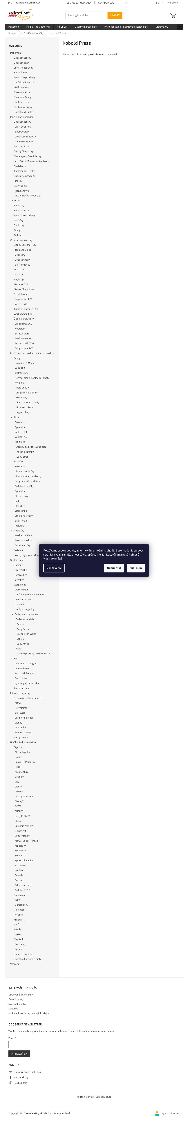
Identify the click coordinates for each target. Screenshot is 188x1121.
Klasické (18, 506)
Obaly (16, 230)
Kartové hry (19, 575)
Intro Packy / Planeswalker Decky (31, 161)
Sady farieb (21, 644)
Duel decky (19, 166)
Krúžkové (19, 442)
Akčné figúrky (21, 752)
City (16, 782)
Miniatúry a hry (22, 599)
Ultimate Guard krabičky (27, 476)
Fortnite (17, 915)
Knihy (16, 900)
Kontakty (12, 1009)
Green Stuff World (25, 634)
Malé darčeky (20, 87)
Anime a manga (22, 732)
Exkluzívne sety (22, 885)
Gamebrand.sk (102, 1097)
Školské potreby (22, 107)
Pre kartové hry (22, 535)
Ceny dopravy (105, 3)
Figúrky (17, 747)
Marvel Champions (23, 289)
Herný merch (20, 737)
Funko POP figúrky (24, 762)
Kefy (17, 649)
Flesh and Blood (21, 250)
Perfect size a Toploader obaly (31, 378)
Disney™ (18, 801)
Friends (18, 875)
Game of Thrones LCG (25, 309)
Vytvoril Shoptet (169, 1113)
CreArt (16, 934)
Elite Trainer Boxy (22, 68)
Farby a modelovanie (25, 614)
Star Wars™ (20, 865)
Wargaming (19, 585)
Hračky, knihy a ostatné (22, 742)
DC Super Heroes (23, 796)
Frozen (17, 880)
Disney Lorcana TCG (24, 245)
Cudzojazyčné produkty (26, 196)
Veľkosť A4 (20, 432)
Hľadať (113, 15)
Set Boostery (21, 132)
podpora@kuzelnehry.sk (26, 1072)
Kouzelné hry (20, 1077)
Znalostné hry (20, 688)
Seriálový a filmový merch (27, 698)
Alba (15, 417)
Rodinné (17, 565)
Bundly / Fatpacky (22, 151)
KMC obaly (20, 398)
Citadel (19, 624)
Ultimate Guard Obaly (26, 402)
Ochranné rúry (21, 545)
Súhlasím (134, 568)
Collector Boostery (24, 137)
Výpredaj (14, 964)
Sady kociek (20, 521)
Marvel (17, 703)
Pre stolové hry (22, 540)
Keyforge (18, 279)
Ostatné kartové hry (20, 240)
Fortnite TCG (20, 284)
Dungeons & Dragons (25, 663)
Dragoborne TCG (22, 299)
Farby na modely (24, 619)
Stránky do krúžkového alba (30, 447)
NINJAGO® (19, 851)
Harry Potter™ (21, 816)
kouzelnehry (19, 1083)
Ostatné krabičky (23, 486)
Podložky (18, 225)
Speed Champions (24, 860)
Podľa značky (21, 388)
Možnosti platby (16, 1004)
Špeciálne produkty (23, 77)
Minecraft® (19, 846)
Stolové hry (15, 560)
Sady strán (21, 457)
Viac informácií (51, 559)
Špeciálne (19, 427)
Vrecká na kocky (22, 516)
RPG (15, 658)
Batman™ (19, 777)
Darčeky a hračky (22, 112)
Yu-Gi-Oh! (14, 201)
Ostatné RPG (21, 668)
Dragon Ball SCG (22, 324)
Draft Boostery (22, 127)
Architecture (20, 772)
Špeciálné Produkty (23, 215)
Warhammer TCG (22, 314)
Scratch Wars (20, 294)
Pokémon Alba (20, 92)
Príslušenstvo (20, 102)
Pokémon (14, 53)
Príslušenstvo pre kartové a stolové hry (31, 353)
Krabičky (17, 220)
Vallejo (19, 639)
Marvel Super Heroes (25, 841)
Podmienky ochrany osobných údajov (27, 1013)
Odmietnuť (113, 568)
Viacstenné (20, 511)
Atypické (18, 383)
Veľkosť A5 (20, 437)
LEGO (16, 767)
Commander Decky (23, 171)
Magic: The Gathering (20, 117)
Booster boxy (21, 260)
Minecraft (18, 920)
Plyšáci (16, 949)
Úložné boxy (20, 496)
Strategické (19, 570)
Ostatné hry (20, 373)
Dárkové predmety (23, 954)
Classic (17, 787)
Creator (18, 792)
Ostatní (19, 604)
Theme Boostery (23, 142)
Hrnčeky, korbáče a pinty (26, 959)
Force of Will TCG (23, 343)
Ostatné (17, 235)
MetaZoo (18, 269)
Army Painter (22, 629)
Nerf (15, 924)
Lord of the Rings (23, 718)
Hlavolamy (18, 944)
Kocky (16, 501)
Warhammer (20, 590)
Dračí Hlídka (20, 678)
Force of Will (19, 304)
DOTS (17, 806)
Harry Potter (20, 708)
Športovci (18, 895)
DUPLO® (18, 811)
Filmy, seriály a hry (19, 693)
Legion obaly (21, 412)
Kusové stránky (23, 452)
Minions (18, 855)
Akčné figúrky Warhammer (29, 595)
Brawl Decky (19, 186)
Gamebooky (20, 905)
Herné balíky (19, 72)
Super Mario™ (21, 836)
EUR (157, 3)
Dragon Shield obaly (25, 393)
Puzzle (16, 929)
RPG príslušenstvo (24, 673)
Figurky (17, 181)
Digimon (17, 274)
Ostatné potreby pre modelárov (32, 654)
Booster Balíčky (21, 58)
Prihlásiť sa (18, 1053)
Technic (18, 870)
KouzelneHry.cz (83, 1097)
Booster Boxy (20, 63)
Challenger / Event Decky (26, 156)
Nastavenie (52, 568)
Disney (17, 723)
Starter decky (21, 265)
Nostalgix (19, 329)
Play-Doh (17, 939)
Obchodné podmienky (77, 3)
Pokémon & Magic (23, 363)
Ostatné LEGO (21, 890)
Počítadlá (18, 526)
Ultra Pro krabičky (23, 471)
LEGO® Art (19, 831)
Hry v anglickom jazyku (25, 683)
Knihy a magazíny (24, 609)
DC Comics (19, 727)
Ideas (17, 821)
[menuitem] (12, 27)
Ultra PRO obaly (23, 407)
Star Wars (19, 713)
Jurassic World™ (22, 826)
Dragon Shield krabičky (26, 481)
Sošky (17, 757)
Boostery (18, 205)
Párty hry (17, 580)
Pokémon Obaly (21, 97)
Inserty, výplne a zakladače (28, 555)
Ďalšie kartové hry (22, 319)
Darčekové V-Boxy (22, 82)
